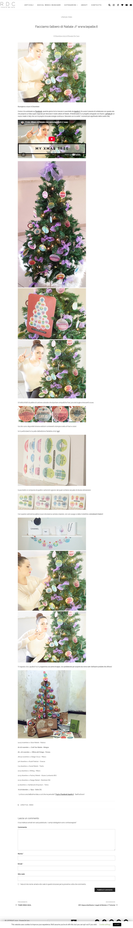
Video (70, 17)
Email (20, 864)
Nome (21, 854)
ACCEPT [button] (117, 924)
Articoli (29, 5)
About (84, 5)
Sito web (21, 874)
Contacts (96, 5)
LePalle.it (108, 114)
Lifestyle (64, 17)
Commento (22, 827)
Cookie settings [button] (104, 924)
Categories (70, 5)
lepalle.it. (77, 111)
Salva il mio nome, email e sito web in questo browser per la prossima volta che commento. (53, 884)
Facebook (38, 111)
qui (58, 431)
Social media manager (49, 5)
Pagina (64, 794)
